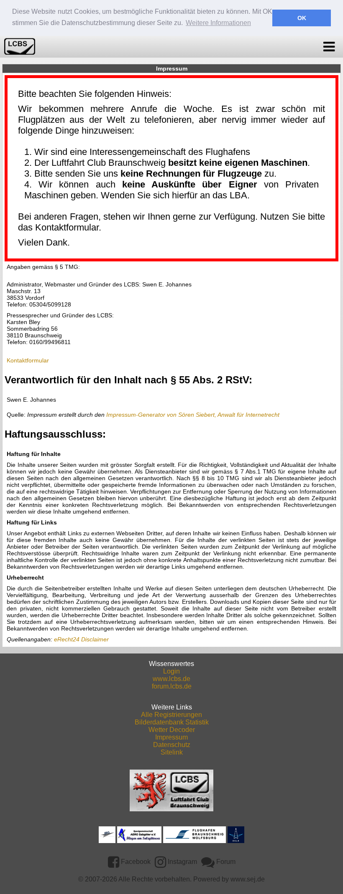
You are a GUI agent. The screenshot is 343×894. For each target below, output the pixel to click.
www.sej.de (247, 879)
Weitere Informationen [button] (218, 22)
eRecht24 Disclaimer (81, 639)
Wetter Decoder (171, 729)
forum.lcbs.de (172, 686)
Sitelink (172, 752)
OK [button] (301, 18)
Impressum (171, 737)
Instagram (181, 861)
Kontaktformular (28, 360)
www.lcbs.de (171, 678)
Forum (225, 861)
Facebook (135, 861)
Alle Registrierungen (171, 714)
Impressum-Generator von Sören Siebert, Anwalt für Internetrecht (192, 414)
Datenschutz (171, 744)
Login (171, 671)
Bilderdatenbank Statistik (172, 722)
